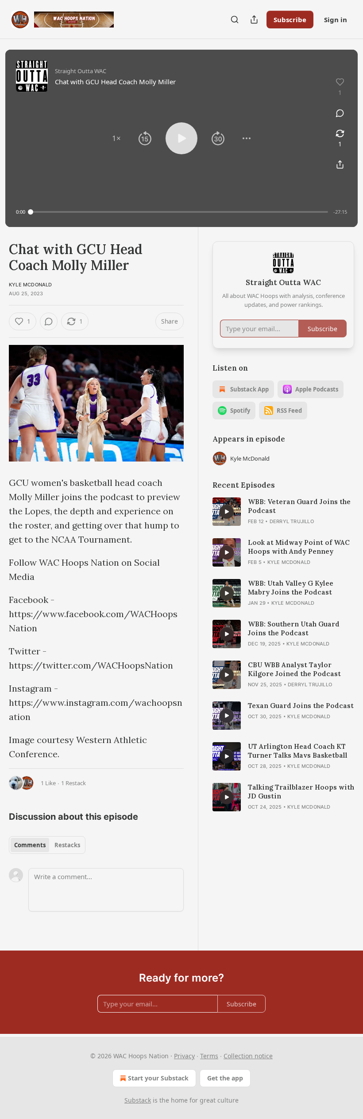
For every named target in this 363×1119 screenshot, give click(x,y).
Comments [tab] (30, 845)
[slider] (179, 211)
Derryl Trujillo (292, 521)
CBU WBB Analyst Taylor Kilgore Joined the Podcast (294, 669)
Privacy (184, 1056)
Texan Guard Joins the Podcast (301, 705)
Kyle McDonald (30, 285)
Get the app (225, 1078)
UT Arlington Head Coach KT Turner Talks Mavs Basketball (298, 750)
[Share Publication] (254, 19)
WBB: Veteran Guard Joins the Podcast (299, 506)
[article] (283, 511)
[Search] (234, 19)
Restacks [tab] (67, 845)
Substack (137, 1100)
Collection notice (248, 1056)
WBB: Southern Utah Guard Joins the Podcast (294, 628)
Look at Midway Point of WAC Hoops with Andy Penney (299, 547)
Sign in (335, 19)
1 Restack (73, 783)
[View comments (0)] (340, 113)
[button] (116, 138)
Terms (209, 1056)
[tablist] (47, 845)
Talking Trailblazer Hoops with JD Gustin (301, 791)
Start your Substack (158, 1078)
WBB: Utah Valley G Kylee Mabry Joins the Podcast (290, 587)
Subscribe (290, 19)
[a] (227, 512)
